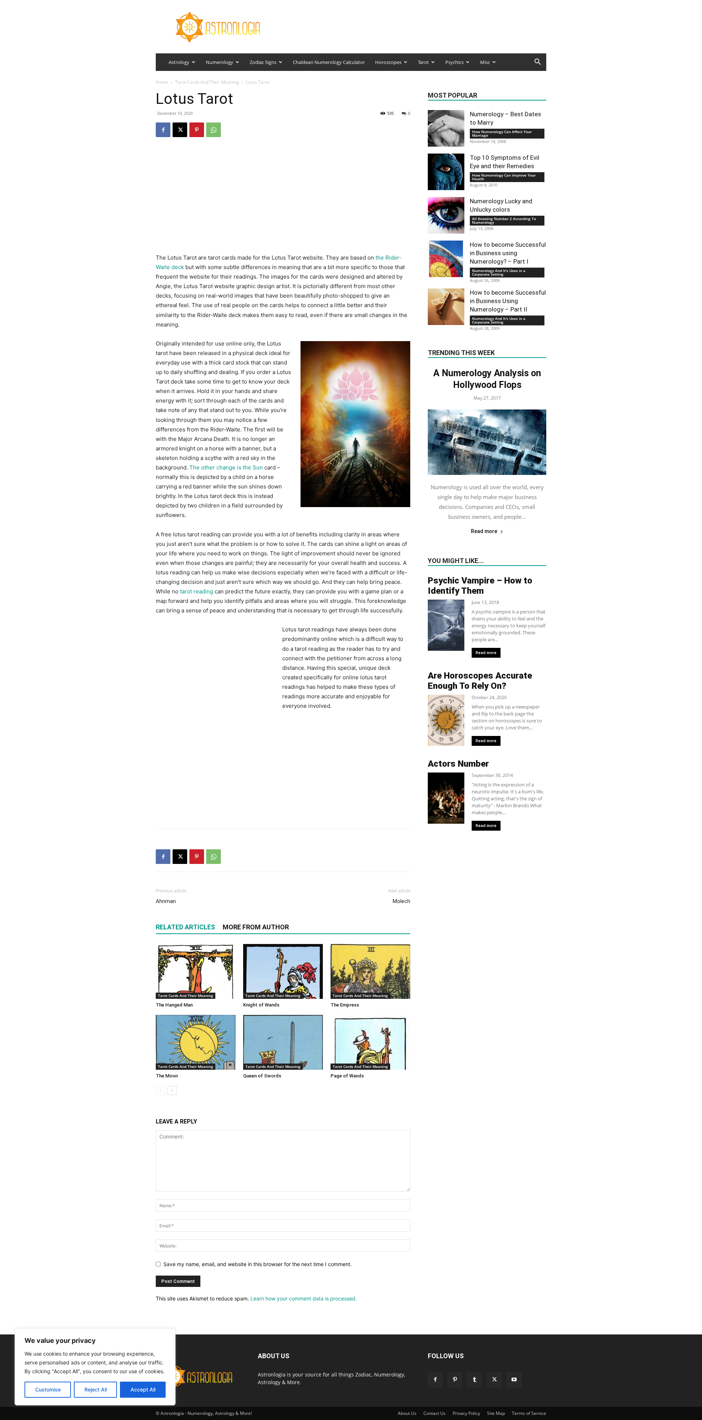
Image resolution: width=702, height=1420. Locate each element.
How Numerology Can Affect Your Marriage (502, 133)
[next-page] (172, 1090)
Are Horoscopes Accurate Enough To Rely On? (480, 681)
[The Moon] (195, 1042)
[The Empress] (370, 971)
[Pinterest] (196, 129)
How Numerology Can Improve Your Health (504, 177)
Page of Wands (347, 1076)
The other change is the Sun (226, 467)
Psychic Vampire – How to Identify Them (480, 585)
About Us (407, 1413)
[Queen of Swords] (283, 1042)
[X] (180, 129)
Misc (485, 62)
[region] (95, 1367)
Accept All (143, 1389)
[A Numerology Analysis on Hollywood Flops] (487, 442)
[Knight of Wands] (283, 971)
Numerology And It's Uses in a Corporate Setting (498, 272)
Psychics (454, 62)
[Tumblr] (474, 1379)
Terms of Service (529, 1413)
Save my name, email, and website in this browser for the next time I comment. (257, 1264)
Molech (401, 901)
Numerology (219, 62)
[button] (537, 62)
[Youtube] (514, 1379)
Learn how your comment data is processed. (303, 1298)
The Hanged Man (174, 1005)
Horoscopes (388, 62)
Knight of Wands (261, 1005)
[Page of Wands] (370, 1042)
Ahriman (166, 901)
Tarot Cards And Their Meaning (207, 82)
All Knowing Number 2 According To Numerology (504, 220)
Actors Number (458, 764)
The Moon (167, 1076)
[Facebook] (163, 129)
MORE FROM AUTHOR (256, 927)
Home (162, 82)
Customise (48, 1389)
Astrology (179, 62)
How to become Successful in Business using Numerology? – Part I (508, 253)
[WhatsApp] (213, 129)
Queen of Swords (262, 1076)
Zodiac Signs (263, 62)
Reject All (95, 1389)
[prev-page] (160, 1090)
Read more (484, 531)
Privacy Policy (466, 1413)
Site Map (496, 1413)
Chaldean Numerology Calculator (329, 62)
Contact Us (434, 1413)
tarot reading (196, 591)
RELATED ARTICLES (185, 927)
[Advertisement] (283, 202)
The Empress (345, 1005)
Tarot (423, 62)
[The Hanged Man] (195, 971)
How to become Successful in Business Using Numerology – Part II (508, 301)
